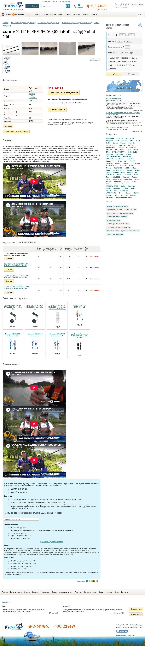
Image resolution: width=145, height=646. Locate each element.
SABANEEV (114, 58)
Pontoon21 (128, 175)
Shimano (117, 181)
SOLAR (126, 181)
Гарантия (37, 14)
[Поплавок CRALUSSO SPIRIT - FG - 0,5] (57, 345)
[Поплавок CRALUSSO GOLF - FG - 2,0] (35, 345)
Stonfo (117, 184)
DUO (108, 152)
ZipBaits (109, 195)
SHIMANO (122, 61)
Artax (131, 141)
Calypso (121, 147)
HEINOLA (109, 159)
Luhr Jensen (135, 163)
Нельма (133, 195)
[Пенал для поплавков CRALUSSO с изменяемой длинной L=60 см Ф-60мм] (57, 318)
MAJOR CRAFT (111, 166)
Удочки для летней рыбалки (117, 206)
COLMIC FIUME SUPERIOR (33, 96)
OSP (123, 172)
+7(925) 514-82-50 (96, 6)
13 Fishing (110, 138)
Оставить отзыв (136, 609)
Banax (132, 65)
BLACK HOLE (122, 65)
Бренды (67, 14)
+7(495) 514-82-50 (38, 626)
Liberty (125, 163)
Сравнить (8, 126)
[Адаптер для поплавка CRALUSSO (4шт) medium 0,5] (13, 318)
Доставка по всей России (124, 86)
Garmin (129, 154)
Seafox (137, 179)
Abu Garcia (130, 138)
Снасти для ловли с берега (117, 217)
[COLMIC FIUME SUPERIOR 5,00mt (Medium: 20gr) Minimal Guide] (12, 55)
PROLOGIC (115, 177)
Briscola (113, 69)
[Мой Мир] (94, 581)
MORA (129, 170)
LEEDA (117, 163)
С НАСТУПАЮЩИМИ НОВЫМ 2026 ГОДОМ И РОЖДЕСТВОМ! (123, 114)
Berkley (123, 143)
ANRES (124, 141)
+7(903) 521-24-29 (64, 626)
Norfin (108, 172)
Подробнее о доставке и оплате (51, 542)
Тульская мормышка (123, 197)
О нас (60, 14)
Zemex (128, 193)
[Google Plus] (96, 581)
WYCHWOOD (111, 193)
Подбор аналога (57, 109)
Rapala (134, 177)
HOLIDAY (130, 159)
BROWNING (110, 147)
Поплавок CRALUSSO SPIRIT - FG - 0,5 (57, 335)
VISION (108, 191)
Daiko (129, 150)
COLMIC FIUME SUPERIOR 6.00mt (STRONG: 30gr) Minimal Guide (16, 276)
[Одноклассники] (92, 581)
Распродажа (19, 14)
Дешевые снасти (113, 231)
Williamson (124, 191)
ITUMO (132, 161)
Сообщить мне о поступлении (64, 93)
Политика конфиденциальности (125, 635)
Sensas (108, 181)
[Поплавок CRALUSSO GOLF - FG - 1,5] (13, 345)
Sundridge (131, 186)
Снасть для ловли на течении (118, 224)
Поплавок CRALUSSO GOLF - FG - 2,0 (35, 335)
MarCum (123, 166)
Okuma (134, 58)
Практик (109, 197)
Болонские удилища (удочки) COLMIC (76, 23)
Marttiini (132, 166)
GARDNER (119, 154)
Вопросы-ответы (16, 592)
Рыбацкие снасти (126, 213)
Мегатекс (124, 195)
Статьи (85, 14)
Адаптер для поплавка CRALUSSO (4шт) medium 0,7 (35, 307)
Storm (124, 184)
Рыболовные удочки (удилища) (23, 23)
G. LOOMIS (132, 152)
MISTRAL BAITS (118, 170)
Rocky (108, 179)
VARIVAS (116, 188)
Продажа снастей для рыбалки (118, 227)
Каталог (5, 23)
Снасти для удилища (115, 234)
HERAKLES (120, 159)
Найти (114, 74)
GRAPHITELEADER (113, 156)
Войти (140, 14)
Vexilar (132, 188)
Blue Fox (122, 145)
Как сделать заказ (90, 592)
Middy (127, 168)
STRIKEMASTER (112, 186)
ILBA (120, 161)
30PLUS (120, 138)
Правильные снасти (114, 210)
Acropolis (109, 141)
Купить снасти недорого (130, 231)
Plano (119, 175)
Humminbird (111, 161)
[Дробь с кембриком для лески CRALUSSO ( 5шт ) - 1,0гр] (79, 346)
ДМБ (116, 195)
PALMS (130, 172)
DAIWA (136, 150)
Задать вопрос (136, 614)
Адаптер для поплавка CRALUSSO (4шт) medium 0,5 (13, 307)
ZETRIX (136, 193)
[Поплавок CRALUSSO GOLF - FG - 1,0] (79, 316)
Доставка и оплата (49, 14)
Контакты (94, 14)
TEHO (108, 188)
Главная (5, 592)
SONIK (134, 181)
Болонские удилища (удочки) (48, 23)
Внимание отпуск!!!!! (113, 99)
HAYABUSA (127, 156)
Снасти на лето (112, 213)
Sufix (123, 186)
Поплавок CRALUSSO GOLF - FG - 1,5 (12, 335)
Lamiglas (109, 163)
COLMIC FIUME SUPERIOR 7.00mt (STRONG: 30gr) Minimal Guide (16, 287)
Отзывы (27, 592)
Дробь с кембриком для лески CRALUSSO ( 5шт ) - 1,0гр (79, 335)
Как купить (77, 14)
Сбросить (131, 74)
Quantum (126, 177)
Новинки (8, 14)
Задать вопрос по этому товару (16, 131)
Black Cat (131, 143)
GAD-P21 (109, 154)
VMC (116, 191)
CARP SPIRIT (131, 147)
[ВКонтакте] (87, 581)
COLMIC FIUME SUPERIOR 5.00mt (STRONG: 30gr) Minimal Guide (16, 265)
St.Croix (109, 184)
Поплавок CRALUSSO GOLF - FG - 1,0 (79, 306)
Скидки (29, 14)
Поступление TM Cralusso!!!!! (117, 127)
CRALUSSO (119, 150)
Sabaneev (128, 179)
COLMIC (125, 58)
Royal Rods (133, 61)
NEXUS (137, 170)
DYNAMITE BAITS (119, 152)
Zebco (121, 193)
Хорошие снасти (130, 210)
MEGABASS (118, 168)
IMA (125, 161)
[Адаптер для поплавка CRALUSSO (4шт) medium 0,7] (35, 318)
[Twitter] (89, 581)
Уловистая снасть (113, 220)
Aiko (111, 65)
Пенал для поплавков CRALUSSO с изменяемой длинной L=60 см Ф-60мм (57, 307)
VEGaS (125, 188)
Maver (112, 61)
